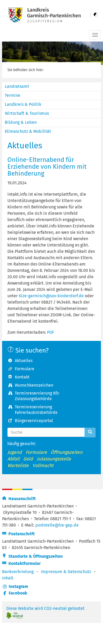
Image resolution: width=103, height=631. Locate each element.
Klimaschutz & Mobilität (28, 131)
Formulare (24, 368)
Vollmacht (42, 465)
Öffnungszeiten (66, 452)
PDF (50, 332)
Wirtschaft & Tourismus (27, 113)
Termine (12, 95)
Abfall (13, 459)
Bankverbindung (18, 571)
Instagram (18, 586)
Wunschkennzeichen (34, 385)
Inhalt (7, 577)
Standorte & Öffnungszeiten (34, 556)
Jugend (14, 452)
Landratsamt (17, 86)
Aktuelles (23, 360)
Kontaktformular (23, 563)
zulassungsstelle (54, 459)
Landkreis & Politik (23, 104)
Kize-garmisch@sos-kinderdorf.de (51, 295)
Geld (28, 459)
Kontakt (22, 376)
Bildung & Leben (21, 122)
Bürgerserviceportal (34, 420)
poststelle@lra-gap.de (57, 525)
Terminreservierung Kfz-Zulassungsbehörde (37, 396)
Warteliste (18, 465)
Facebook (18, 593)
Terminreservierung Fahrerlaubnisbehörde (36, 409)
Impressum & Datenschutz (66, 571)
